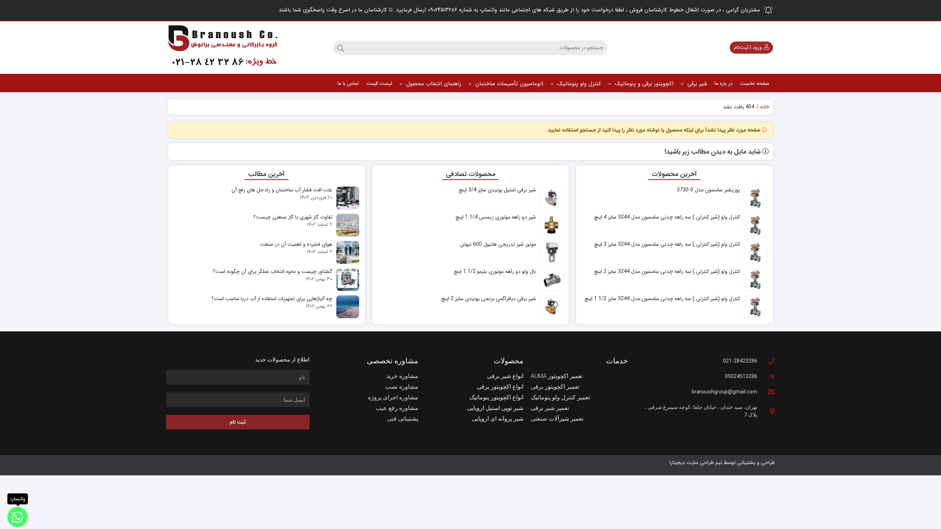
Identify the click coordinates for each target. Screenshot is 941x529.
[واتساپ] (17, 517)
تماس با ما (348, 83)
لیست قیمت (379, 83)
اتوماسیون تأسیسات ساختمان (508, 83)
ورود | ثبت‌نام (748, 47)
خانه (764, 107)
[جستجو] (340, 47)
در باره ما (724, 83)
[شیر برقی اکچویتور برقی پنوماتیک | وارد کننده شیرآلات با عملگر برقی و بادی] (223, 47)
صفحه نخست (754, 83)
